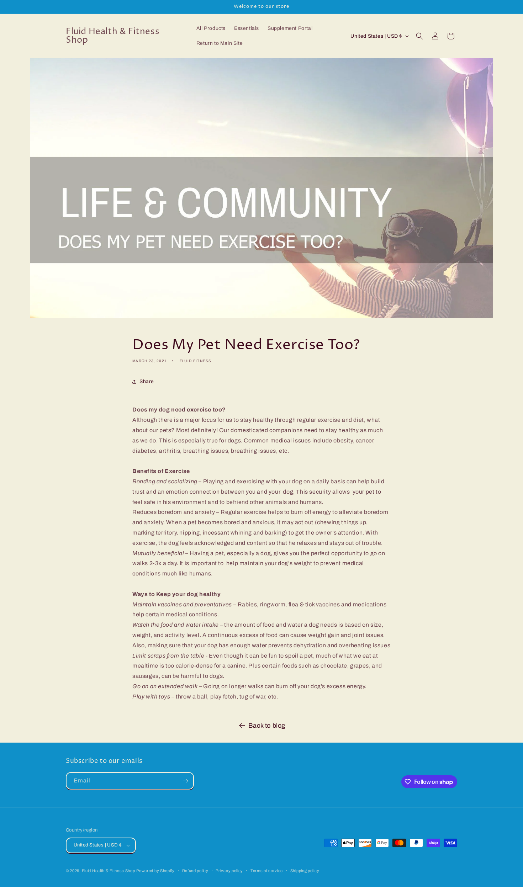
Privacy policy (229, 871)
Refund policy (195, 871)
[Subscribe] (185, 781)
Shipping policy (304, 871)
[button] (419, 36)
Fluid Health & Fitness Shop (108, 871)
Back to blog (266, 725)
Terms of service (266, 871)
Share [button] (146, 381)
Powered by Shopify (155, 871)
